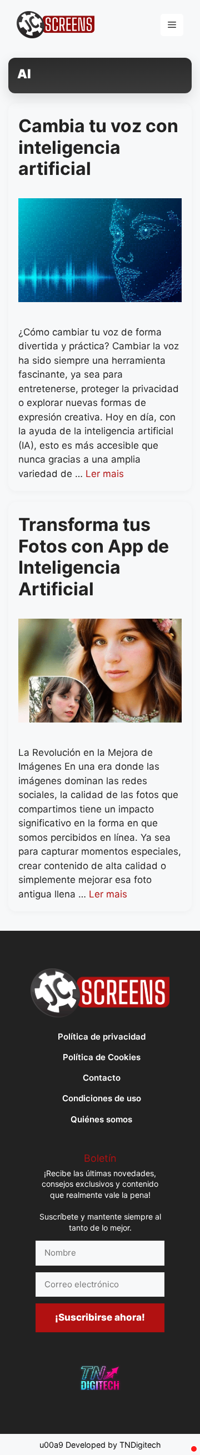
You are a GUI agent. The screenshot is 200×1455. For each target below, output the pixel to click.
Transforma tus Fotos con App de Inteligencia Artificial (93, 556)
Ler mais (105, 473)
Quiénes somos (101, 1119)
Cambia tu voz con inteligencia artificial (98, 147)
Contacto (102, 1077)
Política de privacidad (102, 1036)
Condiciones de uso (101, 1098)
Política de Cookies (102, 1057)
